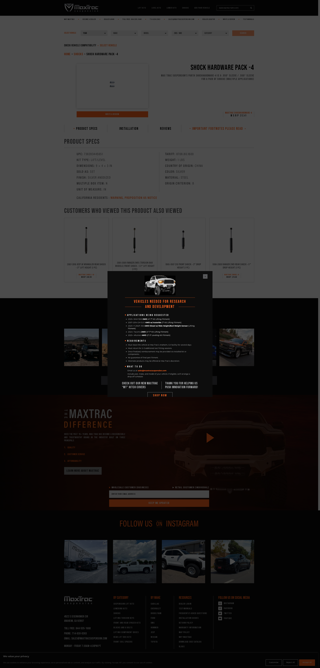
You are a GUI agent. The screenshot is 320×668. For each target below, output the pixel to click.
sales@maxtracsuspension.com (152, 370)
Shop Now (160, 395)
